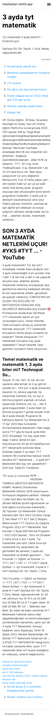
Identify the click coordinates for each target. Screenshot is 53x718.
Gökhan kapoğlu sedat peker (25, 106)
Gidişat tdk (14, 112)
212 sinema (14, 83)
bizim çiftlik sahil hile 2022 (17, 682)
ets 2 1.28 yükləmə (12, 672)
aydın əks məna (11, 668)
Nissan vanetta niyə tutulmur (25, 697)
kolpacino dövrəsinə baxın (17, 661)
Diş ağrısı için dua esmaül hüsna (26, 89)
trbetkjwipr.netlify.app (17, 4)
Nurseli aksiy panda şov (21, 66)
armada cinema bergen (15, 665)
